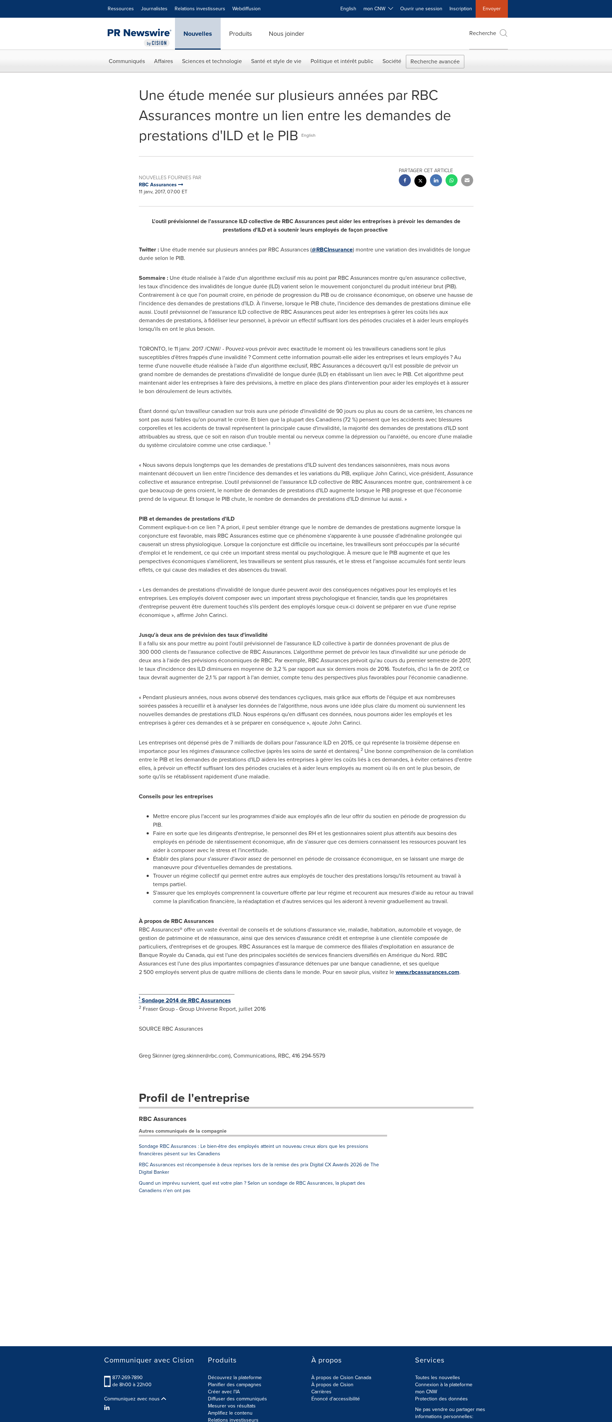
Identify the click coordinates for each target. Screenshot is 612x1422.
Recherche (482, 33)
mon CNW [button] (375, 8)
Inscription (460, 8)
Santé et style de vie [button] (276, 61)
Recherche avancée (435, 61)
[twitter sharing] (420, 182)
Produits (240, 33)
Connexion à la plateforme (443, 1384)
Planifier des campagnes (234, 1384)
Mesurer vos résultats (232, 1406)
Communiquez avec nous (132, 1399)
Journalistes (154, 8)
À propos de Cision (332, 1384)
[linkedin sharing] (436, 181)
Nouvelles (197, 33)
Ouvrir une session (421, 8)
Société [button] (391, 61)
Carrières (321, 1391)
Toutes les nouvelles (437, 1377)
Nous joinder (286, 33)
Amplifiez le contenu (230, 1413)
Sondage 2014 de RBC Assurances (185, 1000)
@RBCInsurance (332, 249)
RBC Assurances (163, 1118)
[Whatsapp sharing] (452, 181)
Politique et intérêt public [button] (342, 61)
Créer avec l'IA (224, 1391)
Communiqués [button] (127, 61)
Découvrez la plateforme (235, 1377)
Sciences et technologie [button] (212, 61)
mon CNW (426, 1391)
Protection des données (441, 1399)
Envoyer (492, 8)
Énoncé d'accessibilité (335, 1399)
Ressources (121, 8)
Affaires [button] (163, 61)
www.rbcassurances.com (427, 972)
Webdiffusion (246, 8)
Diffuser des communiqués (237, 1399)
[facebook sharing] (405, 181)
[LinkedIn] (108, 1407)
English (348, 8)
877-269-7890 (127, 1377)
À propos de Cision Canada (341, 1377)
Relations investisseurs (200, 8)
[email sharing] (467, 181)
